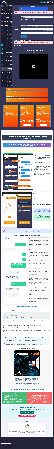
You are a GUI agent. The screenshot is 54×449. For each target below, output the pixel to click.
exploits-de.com (46, 198)
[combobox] (37, 25)
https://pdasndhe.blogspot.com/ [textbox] (25, 25)
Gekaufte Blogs (29, 40)
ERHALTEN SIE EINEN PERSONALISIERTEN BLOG (34, 9)
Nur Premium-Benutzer (44, 30)
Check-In (43, 2)
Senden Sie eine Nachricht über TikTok (28, 415)
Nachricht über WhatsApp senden (27, 412)
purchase (27, 125)
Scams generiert (17, 40)
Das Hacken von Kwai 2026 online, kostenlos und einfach (25, 378)
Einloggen (50, 2)
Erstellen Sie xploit (24, 36)
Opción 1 (34, 52)
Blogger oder (38, 26)
